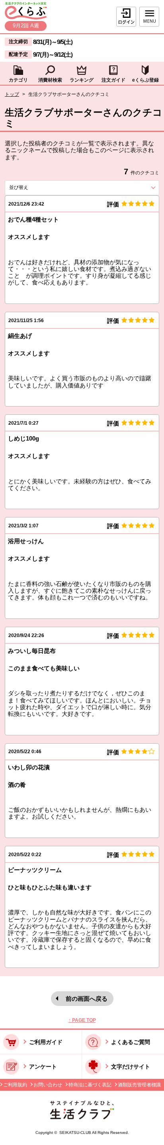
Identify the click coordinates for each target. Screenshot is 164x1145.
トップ (12, 94)
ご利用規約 (15, 1085)
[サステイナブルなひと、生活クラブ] (82, 1117)
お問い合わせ (47, 1085)
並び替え (33, 187)
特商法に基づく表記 (89, 1085)
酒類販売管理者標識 (139, 1085)
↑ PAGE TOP (82, 1020)
